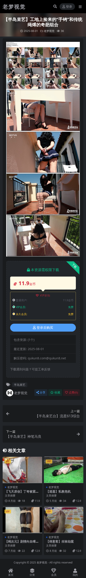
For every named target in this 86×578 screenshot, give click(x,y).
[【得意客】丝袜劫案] (63, 520)
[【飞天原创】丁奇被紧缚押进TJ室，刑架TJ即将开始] (22, 470)
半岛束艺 (19, 385)
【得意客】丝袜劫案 (60, 541)
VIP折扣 (45, 295)
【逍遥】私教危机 (58, 491)
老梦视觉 (49, 31)
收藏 (57, 392)
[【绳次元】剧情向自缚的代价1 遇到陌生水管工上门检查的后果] (22, 520)
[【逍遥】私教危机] (63, 470)
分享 (42, 392)
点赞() (73, 392)
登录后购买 (45, 327)
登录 (69, 6)
